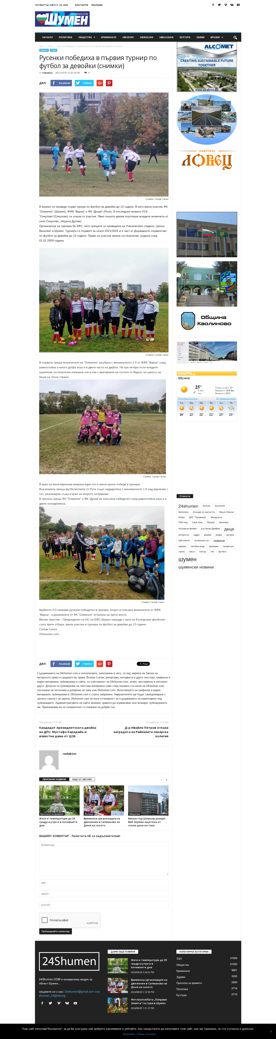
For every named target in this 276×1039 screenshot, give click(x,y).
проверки (213, 555)
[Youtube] (238, 5)
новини (219, 550)
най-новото (184, 549)
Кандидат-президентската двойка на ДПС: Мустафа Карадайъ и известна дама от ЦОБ (67, 732)
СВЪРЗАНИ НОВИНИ (54, 779)
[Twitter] (219, 5)
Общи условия (146, 1034)
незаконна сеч (201, 549)
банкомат (224, 531)
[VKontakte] (232, 5)
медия (219, 544)
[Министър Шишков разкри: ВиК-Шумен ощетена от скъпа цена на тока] (148, 800)
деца (229, 538)
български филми (187, 537)
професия (228, 555)
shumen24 (220, 514)
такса (192, 560)
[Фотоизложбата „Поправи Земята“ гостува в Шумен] (118, 1005)
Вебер (181, 526)
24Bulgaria (166, 37)
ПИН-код (183, 531)
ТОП (53, 50)
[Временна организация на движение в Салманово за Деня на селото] (104, 800)
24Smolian (146, 37)
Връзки (215, 37)
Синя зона (197, 531)
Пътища (89, 814)
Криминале (108, 37)
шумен (187, 568)
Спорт (50, 46)
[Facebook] (213, 5)
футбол (222, 560)
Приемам (129, 1034)
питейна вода (197, 555)
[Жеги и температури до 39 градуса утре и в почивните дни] (59, 800)
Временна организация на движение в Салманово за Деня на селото (102, 822)
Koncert (206, 514)
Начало (47, 37)
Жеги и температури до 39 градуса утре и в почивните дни (58, 822)
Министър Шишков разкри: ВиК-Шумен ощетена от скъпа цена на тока (147, 822)
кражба (207, 544)
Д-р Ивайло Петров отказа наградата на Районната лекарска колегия (141, 732)
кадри (196, 544)
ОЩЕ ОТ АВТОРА (82, 779)
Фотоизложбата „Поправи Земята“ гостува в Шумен (149, 1001)
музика (230, 544)
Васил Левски (226, 521)
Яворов (211, 531)
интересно (183, 544)
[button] (235, 37)
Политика (65, 37)
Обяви (200, 37)
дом (41, 46)
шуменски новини (196, 576)
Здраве (180, 977)
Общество (85, 37)
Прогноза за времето (51, 814)
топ (212, 560)
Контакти (81, 4)
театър (202, 560)
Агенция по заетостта (204, 521)
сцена (181, 560)
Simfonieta (183, 521)
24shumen (188, 515)
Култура (185, 37)
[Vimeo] (225, 5)
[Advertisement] (167, 19)
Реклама (97, 4)
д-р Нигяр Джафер (210, 537)
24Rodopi (128, 37)
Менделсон (216, 526)
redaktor (47, 72)
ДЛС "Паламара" (197, 526)
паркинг (182, 555)
